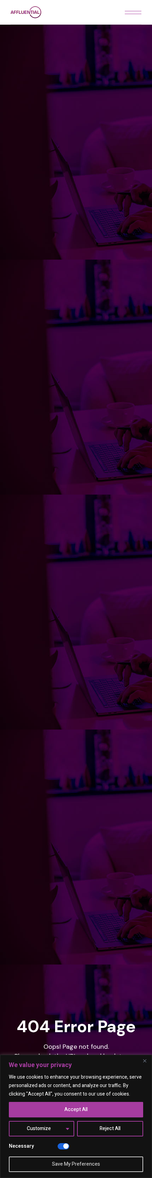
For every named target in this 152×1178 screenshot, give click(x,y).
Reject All (110, 1128)
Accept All (76, 1109)
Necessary (21, 1146)
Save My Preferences (76, 1164)
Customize (39, 1128)
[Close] (144, 1060)
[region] (76, 1116)
